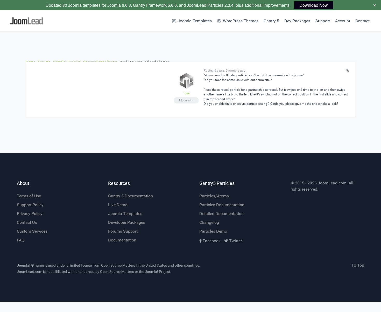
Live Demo (118, 204)
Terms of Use (29, 195)
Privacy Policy (30, 213)
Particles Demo (213, 231)
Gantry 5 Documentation (130, 195)
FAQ (20, 240)
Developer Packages (126, 222)
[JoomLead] (28, 21)
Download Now (313, 5)
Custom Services (32, 231)
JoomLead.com (332, 183)
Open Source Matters (118, 265)
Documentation (122, 240)
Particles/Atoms (214, 195)
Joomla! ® (25, 265)
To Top (357, 265)
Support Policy (30, 204)
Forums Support (123, 231)
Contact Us (27, 222)
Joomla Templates (125, 213)
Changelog (209, 222)
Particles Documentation (221, 204)
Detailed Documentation (221, 213)
